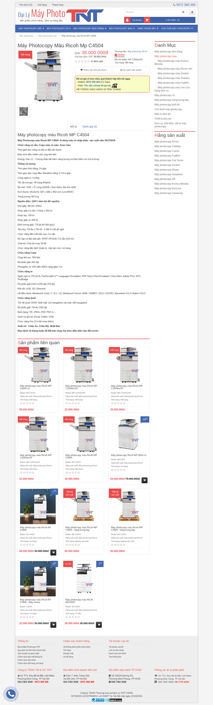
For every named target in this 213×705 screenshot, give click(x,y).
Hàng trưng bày (147, 28)
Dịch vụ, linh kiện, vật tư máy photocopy (170, 125)
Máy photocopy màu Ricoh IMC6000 (79, 601)
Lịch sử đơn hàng (116, 650)
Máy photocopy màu (120, 28)
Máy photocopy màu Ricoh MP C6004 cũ (36, 387)
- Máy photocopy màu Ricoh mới (173, 68)
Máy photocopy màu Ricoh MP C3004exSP (36, 456)
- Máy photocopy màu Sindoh (172, 73)
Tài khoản (137, 20)
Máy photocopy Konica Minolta (172, 183)
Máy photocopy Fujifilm (167, 155)
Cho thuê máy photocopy (175, 28)
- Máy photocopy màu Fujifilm (172, 82)
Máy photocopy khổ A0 (167, 104)
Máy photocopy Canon (167, 151)
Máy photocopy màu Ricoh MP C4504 (79, 36)
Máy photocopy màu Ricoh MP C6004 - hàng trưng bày (81, 528)
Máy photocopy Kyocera (168, 188)
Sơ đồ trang (68, 657)
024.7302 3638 (25, 682)
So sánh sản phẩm (132, 70)
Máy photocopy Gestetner (169, 174)
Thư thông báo (115, 657)
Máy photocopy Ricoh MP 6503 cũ (128, 455)
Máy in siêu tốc (163, 114)
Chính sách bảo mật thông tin (30, 657)
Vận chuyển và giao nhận (28, 653)
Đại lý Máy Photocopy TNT (29, 647)
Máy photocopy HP (165, 179)
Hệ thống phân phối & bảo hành (76, 647)
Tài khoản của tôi (116, 647)
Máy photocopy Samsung (169, 193)
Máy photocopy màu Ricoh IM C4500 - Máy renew (35, 601)
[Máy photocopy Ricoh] (120, 55)
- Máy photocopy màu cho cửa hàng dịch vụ (172, 89)
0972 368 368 (185, 4)
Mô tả (73, 126)
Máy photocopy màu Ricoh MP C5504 (81, 456)
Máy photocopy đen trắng (88, 28)
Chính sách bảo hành (27, 660)
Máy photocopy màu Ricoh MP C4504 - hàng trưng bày (127, 528)
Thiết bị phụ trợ (163, 118)
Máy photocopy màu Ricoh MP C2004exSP (81, 387)
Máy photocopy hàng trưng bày (172, 100)
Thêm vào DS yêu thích (94, 70)
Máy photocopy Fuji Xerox (169, 160)
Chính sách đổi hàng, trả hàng (30, 663)
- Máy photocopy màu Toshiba (172, 78)
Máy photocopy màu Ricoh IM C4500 (35, 528)
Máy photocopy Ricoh (137, 51)
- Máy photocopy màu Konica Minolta (172, 62)
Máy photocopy (26, 36)
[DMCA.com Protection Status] (113, 700)
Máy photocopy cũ (57, 28)
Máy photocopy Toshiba (168, 146)
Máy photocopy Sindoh (167, 165)
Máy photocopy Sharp (167, 169)
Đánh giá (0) (90, 126)
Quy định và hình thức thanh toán (32, 650)
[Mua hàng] (145, 480)
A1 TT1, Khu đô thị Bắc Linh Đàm (37, 675)
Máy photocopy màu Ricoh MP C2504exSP (127, 387)
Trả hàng (67, 650)
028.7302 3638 (118, 682)
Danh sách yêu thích (117, 653)
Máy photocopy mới (30, 28)
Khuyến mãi (68, 653)
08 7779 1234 (182, 682)
